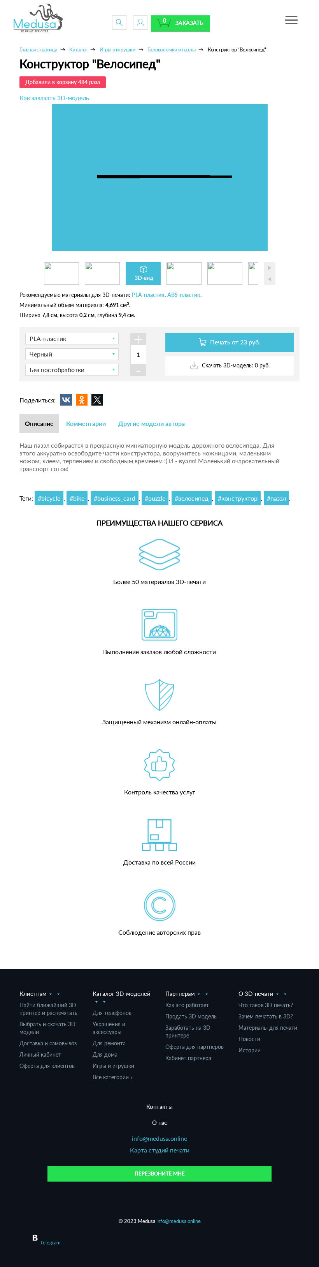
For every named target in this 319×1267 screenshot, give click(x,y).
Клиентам (33, 993)
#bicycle (49, 498)
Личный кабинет (40, 1054)
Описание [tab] (39, 423)
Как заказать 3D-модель (54, 97)
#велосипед (192, 498)
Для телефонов (112, 1012)
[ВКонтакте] (66, 400)
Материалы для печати (267, 1027)
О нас (159, 1122)
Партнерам (180, 993)
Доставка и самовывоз (48, 1043)
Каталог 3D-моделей (122, 993)
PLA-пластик (148, 294)
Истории (249, 1050)
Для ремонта (109, 1043)
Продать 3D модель (191, 1016)
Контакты (159, 1106)
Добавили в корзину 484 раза (62, 82)
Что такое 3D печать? (265, 1005)
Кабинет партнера (188, 1058)
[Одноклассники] (82, 400)
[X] (97, 400)
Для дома (105, 1054)
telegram (51, 1242)
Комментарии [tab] (86, 423)
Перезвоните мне (160, 1173)
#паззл (276, 498)
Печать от (234, 342)
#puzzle (155, 498)
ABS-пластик (183, 294)
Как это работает (187, 1005)
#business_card (114, 498)
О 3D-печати (255, 993)
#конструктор (238, 498)
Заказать (189, 22)
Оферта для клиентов (47, 1065)
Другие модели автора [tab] (151, 423)
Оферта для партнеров (194, 1046)
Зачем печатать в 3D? (265, 1016)
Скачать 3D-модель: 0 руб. (235, 365)
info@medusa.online (159, 1138)
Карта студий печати (159, 1150)
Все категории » (113, 1077)
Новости (249, 1039)
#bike (77, 498)
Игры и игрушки (113, 1065)
